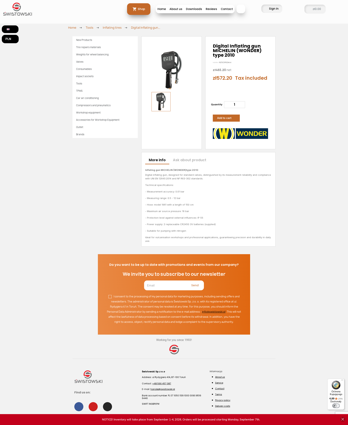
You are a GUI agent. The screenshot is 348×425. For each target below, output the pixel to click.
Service (219, 382)
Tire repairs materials (88, 47)
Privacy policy (222, 400)
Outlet (79, 127)
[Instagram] (107, 406)
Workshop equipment (88, 112)
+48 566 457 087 (161, 383)
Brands (80, 134)
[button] (241, 9)
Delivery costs (222, 406)
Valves (79, 61)
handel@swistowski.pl (162, 389)
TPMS (79, 90)
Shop (141, 9)
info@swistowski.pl (213, 311)
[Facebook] (78, 406)
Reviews (211, 9)
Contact (227, 9)
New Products (84, 40)
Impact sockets (85, 76)
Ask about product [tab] (189, 160)
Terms (218, 394)
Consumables (84, 69)
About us (175, 9)
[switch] (336, 406)
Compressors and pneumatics (93, 105)
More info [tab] (157, 160)
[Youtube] (93, 406)
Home (162, 9)
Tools (79, 83)
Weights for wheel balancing (92, 54)
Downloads (194, 9)
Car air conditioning (87, 98)
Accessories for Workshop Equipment (97, 119)
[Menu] (342, 381)
